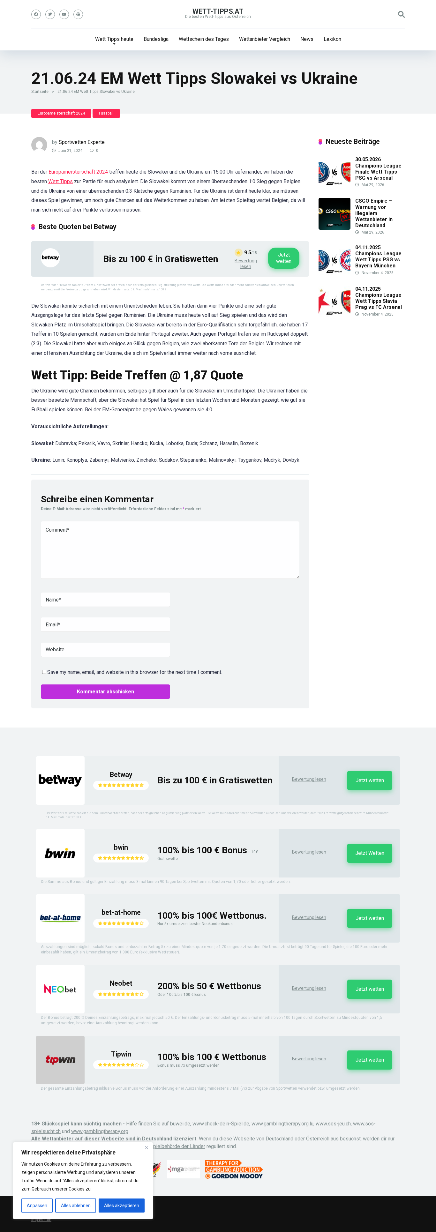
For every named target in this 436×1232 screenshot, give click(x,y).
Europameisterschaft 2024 (61, 113)
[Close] (146, 1147)
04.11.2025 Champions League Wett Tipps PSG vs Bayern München (378, 256)
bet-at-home (121, 912)
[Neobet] (60, 1012)
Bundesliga (156, 39)
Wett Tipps (60, 181)
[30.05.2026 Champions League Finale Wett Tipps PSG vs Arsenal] (334, 186)
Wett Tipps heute (114, 39)
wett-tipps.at (218, 11)
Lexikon (332, 39)
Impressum (41, 1220)
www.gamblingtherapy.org (99, 1131)
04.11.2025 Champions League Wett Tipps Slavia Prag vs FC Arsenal (378, 298)
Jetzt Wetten (369, 853)
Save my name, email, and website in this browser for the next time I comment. (134, 672)
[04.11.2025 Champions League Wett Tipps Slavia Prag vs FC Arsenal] (334, 316)
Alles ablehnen (76, 1205)
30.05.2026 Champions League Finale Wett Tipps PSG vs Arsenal (378, 168)
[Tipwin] (60, 1082)
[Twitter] (50, 14)
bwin (121, 847)
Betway (121, 774)
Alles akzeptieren (121, 1205)
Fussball (106, 113)
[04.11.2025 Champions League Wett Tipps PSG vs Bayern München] (334, 275)
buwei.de (180, 1124)
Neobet (121, 983)
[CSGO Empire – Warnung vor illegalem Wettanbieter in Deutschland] (334, 228)
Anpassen (37, 1205)
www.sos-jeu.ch (333, 1124)
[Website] (78, 14)
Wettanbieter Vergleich (264, 39)
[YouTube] (64, 14)
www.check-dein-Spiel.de (220, 1124)
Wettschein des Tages (204, 39)
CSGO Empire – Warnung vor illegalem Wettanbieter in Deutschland (374, 213)
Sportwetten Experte (82, 142)
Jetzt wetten (283, 258)
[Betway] (50, 266)
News (306, 39)
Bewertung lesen (246, 263)
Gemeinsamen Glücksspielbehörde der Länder (153, 1146)
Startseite (40, 91)
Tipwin (121, 1054)
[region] (83, 1180)
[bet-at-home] (60, 941)
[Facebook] (36, 14)
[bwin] (60, 876)
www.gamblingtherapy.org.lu (282, 1124)
